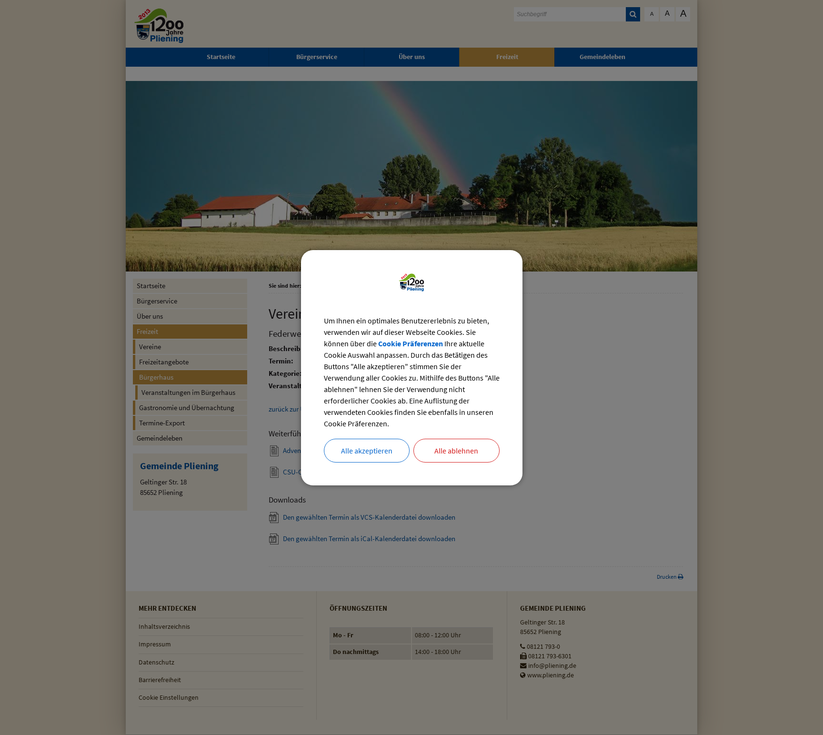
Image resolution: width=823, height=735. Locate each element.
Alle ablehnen (456, 450)
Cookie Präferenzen (410, 343)
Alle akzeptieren (366, 450)
